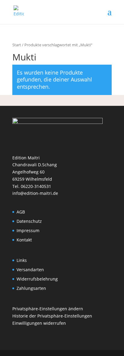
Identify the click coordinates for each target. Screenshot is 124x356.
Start (16, 45)
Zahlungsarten (31, 288)
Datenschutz (29, 221)
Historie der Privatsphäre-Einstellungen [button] (52, 316)
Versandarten (30, 269)
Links (22, 260)
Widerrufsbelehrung (37, 279)
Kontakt (24, 240)
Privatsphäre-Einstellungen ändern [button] (47, 309)
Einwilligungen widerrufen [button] (39, 323)
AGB (21, 212)
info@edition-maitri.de (35, 193)
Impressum (28, 230)
